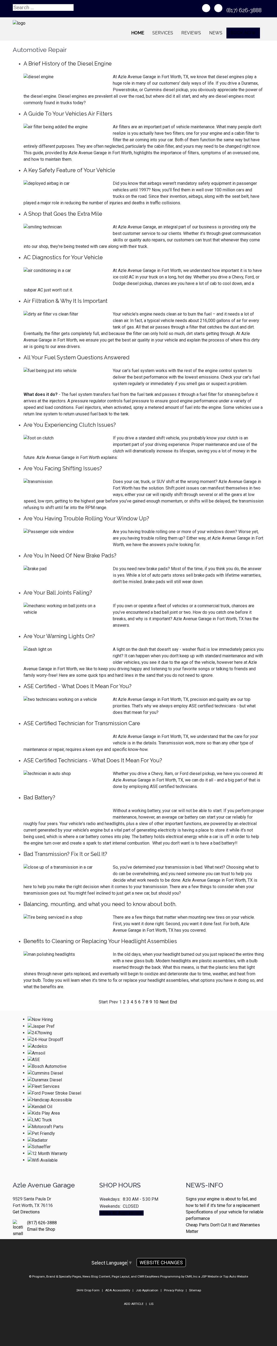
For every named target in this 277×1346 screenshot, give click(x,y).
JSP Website (210, 1276)
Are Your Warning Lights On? (59, 636)
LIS (151, 1304)
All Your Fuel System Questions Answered (77, 357)
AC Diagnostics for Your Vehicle (63, 257)
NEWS (215, 32)
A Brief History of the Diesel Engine (68, 63)
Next (164, 1001)
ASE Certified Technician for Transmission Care (82, 723)
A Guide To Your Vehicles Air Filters (68, 113)
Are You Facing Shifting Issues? (63, 468)
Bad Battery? (39, 797)
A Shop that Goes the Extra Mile (63, 214)
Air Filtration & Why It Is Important (65, 301)
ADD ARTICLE (133, 1304)
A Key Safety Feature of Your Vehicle (69, 170)
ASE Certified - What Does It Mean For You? (77, 686)
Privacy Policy (173, 1290)
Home (137, 32)
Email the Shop (41, 1229)
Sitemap (195, 1290)
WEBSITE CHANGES (161, 1262)
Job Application (147, 1290)
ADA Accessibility (117, 1290)
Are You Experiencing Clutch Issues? (70, 425)
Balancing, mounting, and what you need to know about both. (100, 904)
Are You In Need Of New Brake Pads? (70, 555)
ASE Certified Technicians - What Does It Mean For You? (93, 760)
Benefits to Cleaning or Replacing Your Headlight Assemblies (100, 941)
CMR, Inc (191, 1276)
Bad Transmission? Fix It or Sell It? (65, 854)
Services (162, 32)
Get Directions (26, 1211)
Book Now (243, 32)
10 (155, 1001)
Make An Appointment (121, 1213)
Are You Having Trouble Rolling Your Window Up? (86, 518)
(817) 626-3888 (244, 10)
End (173, 1001)
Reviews (191, 32)
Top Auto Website (235, 1276)
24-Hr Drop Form (88, 1290)
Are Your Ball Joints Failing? (58, 592)
